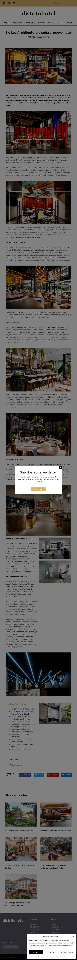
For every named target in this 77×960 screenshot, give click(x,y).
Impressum (63, 956)
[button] (73, 936)
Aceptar (36, 952)
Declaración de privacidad (53, 956)
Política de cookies (41, 956)
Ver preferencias (67, 952)
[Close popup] (60, 467)
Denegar (51, 952)
